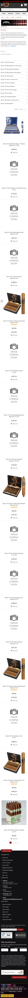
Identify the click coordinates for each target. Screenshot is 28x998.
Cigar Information (6, 904)
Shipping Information (7, 867)
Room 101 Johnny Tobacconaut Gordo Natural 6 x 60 (14, 321)
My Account (5, 857)
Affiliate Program (6, 914)
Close (11, 995)
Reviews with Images (6, 54)
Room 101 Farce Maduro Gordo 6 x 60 (14, 371)
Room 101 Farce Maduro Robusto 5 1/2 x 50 (14, 554)
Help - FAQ (4, 875)
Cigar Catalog (5, 909)
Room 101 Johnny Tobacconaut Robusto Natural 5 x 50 (14, 687)
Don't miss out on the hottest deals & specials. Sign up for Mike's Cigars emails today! (13, 925)
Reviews (3, 51)
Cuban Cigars (5, 907)
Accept (4, 995)
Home (2, 17)
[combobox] (14, 9)
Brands (13, 17)
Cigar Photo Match (7, 919)
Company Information (7, 860)
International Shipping (7, 870)
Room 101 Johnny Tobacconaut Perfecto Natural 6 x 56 (14, 504)
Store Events (5, 917)
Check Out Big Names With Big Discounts (14, 1)
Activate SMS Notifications (19, 977)
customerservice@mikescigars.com (12, 899)
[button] (24, 13)
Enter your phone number (20, 947)
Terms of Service (6, 862)
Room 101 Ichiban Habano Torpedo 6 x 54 (14, 830)
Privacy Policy (5, 865)
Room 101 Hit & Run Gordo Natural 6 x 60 (14, 277)
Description (3, 30)
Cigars (7, 17)
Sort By (16, 109)
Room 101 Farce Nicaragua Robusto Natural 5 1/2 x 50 (14, 415)
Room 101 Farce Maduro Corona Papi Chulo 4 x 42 (14, 189)
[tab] (14, 29)
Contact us (4, 872)
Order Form (5, 912)
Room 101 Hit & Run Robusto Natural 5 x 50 (14, 642)
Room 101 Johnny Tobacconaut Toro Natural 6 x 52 (14, 781)
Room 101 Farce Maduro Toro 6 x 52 (14, 736)
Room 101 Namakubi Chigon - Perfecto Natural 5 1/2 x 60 (14, 144)
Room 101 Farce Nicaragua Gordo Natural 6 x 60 (14, 233)
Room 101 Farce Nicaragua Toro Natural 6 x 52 (14, 598)
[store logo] (6, 5)
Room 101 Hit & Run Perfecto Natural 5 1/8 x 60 (14, 460)
